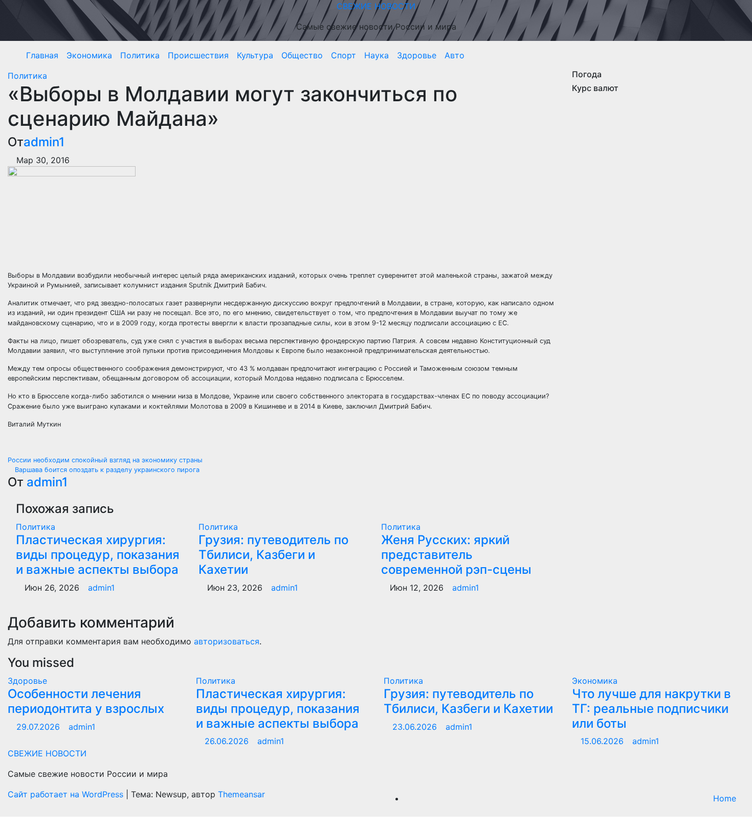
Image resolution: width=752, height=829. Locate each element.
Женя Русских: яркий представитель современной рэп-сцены (456, 554)
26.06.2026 (228, 741)
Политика (140, 55)
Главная (42, 55)
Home (724, 798)
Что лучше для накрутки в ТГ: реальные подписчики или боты (651, 708)
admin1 (44, 142)
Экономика (89, 55)
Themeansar (241, 794)
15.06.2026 (603, 741)
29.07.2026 (39, 727)
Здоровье (416, 55)
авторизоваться (226, 641)
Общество (302, 55)
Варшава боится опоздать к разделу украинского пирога (106, 470)
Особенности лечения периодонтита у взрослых (86, 701)
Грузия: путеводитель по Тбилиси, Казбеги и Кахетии (273, 554)
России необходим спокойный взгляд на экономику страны (106, 460)
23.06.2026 (415, 727)
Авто (455, 55)
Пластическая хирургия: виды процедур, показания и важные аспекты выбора (98, 554)
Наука (376, 55)
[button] (733, 55)
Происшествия (198, 55)
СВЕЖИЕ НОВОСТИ (376, 6)
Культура (255, 55)
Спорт (343, 55)
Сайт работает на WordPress (67, 794)
